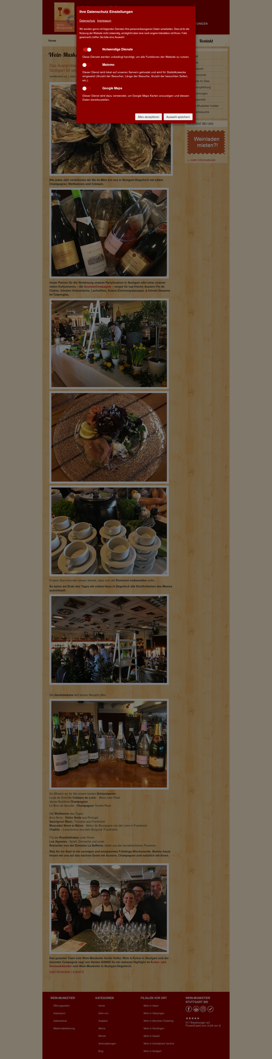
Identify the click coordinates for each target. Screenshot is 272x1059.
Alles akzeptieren (148, 117)
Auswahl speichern (178, 117)
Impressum (104, 21)
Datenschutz (87, 21)
